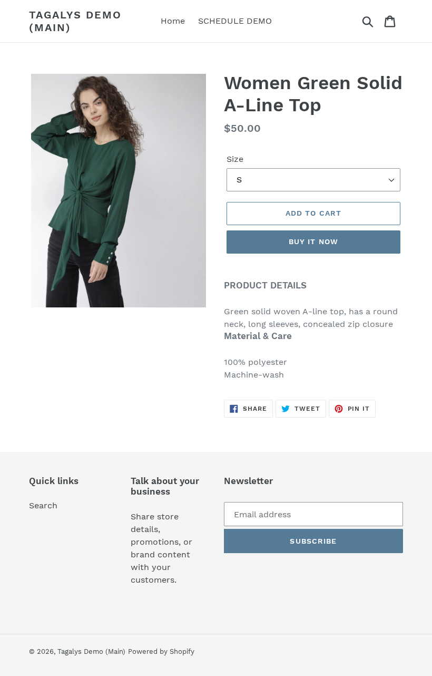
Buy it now (313, 241)
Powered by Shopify (161, 651)
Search (43, 505)
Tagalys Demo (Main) (75, 21)
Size (235, 159)
